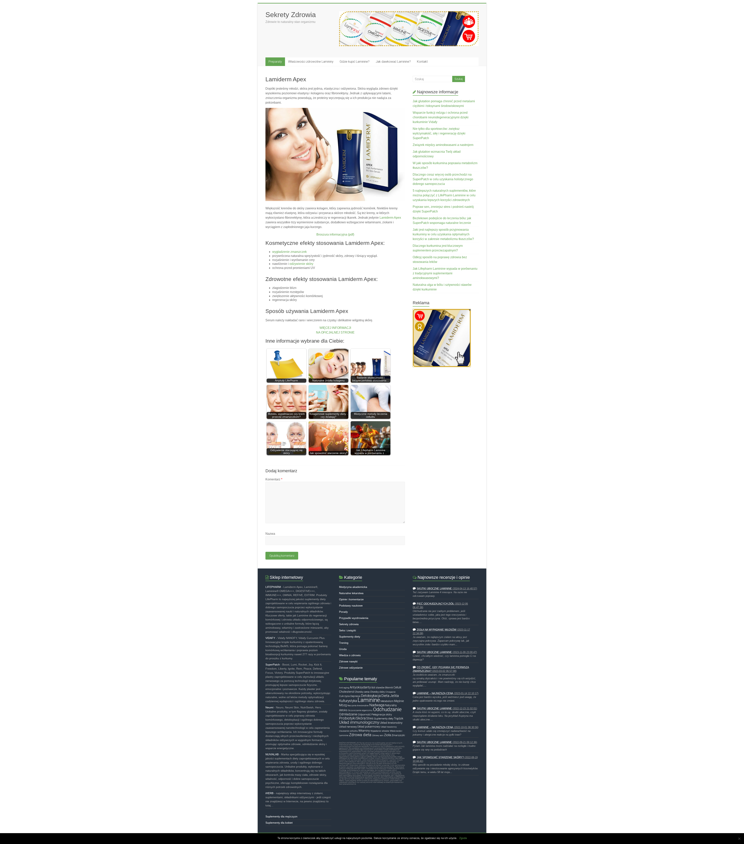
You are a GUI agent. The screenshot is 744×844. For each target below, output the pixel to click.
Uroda (343, 649)
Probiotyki (347, 718)
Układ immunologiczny (359, 722)
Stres (369, 718)
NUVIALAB (272, 754)
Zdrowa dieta (360, 734)
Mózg (343, 705)
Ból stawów (378, 687)
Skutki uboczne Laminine (434, 588)
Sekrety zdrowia (349, 624)
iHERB (269, 793)
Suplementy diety (349, 636)
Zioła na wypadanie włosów (436, 629)
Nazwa (270, 533)
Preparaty (275, 61)
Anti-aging (344, 687)
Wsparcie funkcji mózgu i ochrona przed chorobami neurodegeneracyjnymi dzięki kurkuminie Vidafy (440, 117)
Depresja (355, 696)
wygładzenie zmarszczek (289, 251)
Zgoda (463, 838)
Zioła (387, 735)
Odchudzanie (387, 709)
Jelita (394, 696)
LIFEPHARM (273, 586)
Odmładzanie (348, 714)
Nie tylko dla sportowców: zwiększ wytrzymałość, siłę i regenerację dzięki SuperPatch (439, 133)
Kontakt (422, 61)
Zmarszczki (398, 735)
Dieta (385, 696)
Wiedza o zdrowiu (350, 655)
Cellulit (397, 687)
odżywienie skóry (301, 263)
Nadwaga (376, 705)
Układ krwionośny (391, 722)
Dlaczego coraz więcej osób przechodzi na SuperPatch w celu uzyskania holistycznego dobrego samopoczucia (443, 179)
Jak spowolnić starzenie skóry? (440, 757)
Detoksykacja (371, 696)
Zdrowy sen (377, 735)
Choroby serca (362, 692)
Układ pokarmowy (368, 726)
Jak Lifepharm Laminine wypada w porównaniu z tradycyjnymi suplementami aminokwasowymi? (445, 273)
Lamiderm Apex (390, 217)
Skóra (361, 718)
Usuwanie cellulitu (348, 731)
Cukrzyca (344, 696)
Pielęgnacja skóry (381, 714)
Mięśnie (399, 701)
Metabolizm (387, 701)
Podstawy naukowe (351, 605)
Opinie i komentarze (351, 599)
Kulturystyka (348, 701)
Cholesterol (346, 691)
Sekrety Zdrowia (290, 15)
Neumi (269, 707)
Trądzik (398, 718)
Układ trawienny (389, 726)
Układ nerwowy (348, 726)
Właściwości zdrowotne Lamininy (310, 61)
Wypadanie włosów (379, 731)
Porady (343, 611)
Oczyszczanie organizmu (360, 710)
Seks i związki (347, 630)
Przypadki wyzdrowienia (353, 618)
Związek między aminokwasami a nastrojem (443, 144)
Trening (343, 642)
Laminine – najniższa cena (435, 693)
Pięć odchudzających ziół (435, 603)
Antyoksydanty (360, 687)
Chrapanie (390, 692)
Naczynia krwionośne (358, 705)
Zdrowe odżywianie (351, 667)
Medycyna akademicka (353, 586)
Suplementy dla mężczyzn (281, 816)
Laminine (368, 700)
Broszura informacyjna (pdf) (335, 234)
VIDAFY (270, 637)
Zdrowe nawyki (348, 661)
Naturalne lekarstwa (351, 593)
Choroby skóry (377, 692)
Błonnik (389, 687)
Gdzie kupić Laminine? (354, 61)
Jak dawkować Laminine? (393, 61)
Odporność (364, 714)
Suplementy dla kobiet (279, 822)
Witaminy (364, 730)
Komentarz (273, 479)
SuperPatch (272, 664)
